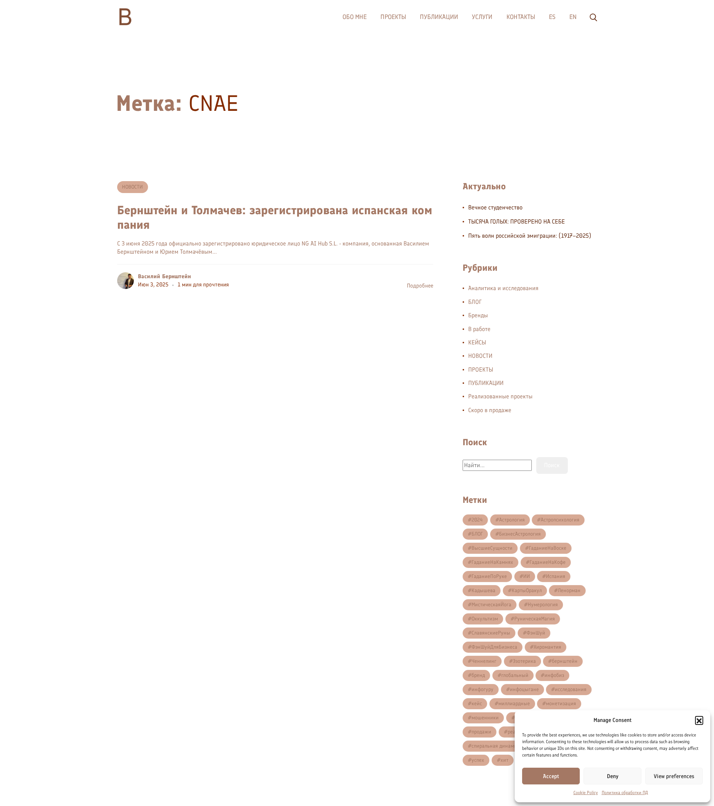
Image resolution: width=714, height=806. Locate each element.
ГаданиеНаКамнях (492, 562)
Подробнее (420, 285)
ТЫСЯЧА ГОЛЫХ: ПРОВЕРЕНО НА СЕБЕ (516, 221)
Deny (612, 776)
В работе (479, 329)
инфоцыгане (524, 689)
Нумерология (543, 604)
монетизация (561, 703)
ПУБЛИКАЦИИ (486, 382)
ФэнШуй (536, 633)
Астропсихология (560, 520)
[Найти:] (497, 465)
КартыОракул (527, 590)
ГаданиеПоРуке (489, 576)
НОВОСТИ (132, 187)
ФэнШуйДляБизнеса (494, 647)
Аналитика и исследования (503, 288)
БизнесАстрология (520, 534)
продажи (481, 732)
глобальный (514, 675)
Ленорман (569, 590)
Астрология (512, 520)
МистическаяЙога (491, 604)
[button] (699, 720)
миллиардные (514, 703)
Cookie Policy (585, 792)
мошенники (485, 718)
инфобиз (554, 675)
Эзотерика (524, 661)
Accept (551, 776)
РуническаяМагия (534, 619)
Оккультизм (485, 619)
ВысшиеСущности (492, 548)
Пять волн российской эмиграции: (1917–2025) (529, 235)
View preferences (674, 776)
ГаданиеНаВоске (547, 548)
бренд (478, 675)
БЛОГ (475, 301)
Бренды (478, 315)
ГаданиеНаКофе (548, 562)
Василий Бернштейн (164, 276)
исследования (570, 689)
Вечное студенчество (495, 207)
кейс (477, 703)
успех (478, 760)
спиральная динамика (497, 746)
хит (504, 760)
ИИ (526, 576)
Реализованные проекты (500, 396)
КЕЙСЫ (477, 342)
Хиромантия (547, 647)
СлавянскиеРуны (491, 633)
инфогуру (482, 689)
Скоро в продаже (489, 410)
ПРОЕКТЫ (480, 369)
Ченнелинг (484, 661)
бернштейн (565, 661)
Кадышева (483, 590)
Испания (555, 576)
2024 (477, 520)
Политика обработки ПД (625, 792)
